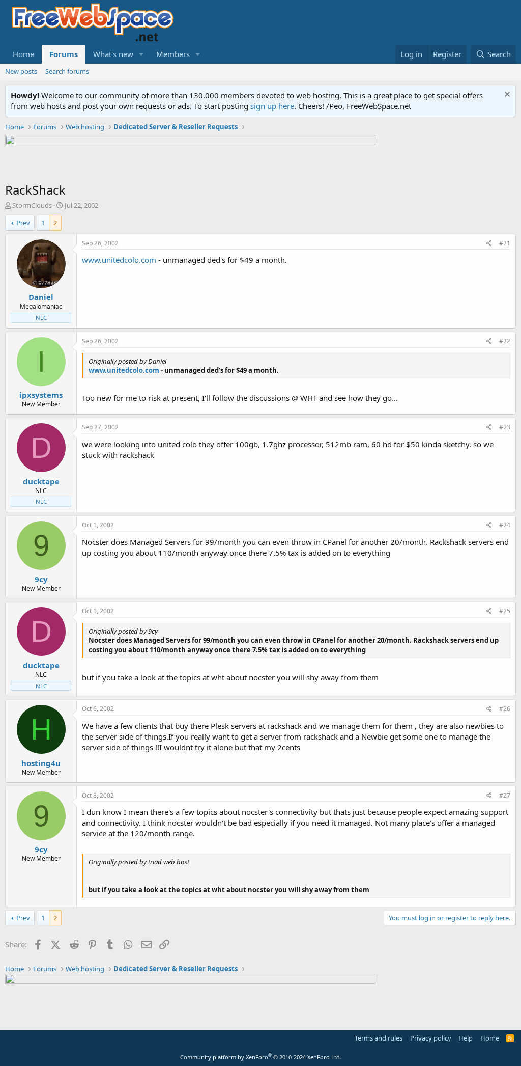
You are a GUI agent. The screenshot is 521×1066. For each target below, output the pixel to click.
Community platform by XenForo (260, 1057)
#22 (504, 341)
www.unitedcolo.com (119, 260)
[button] (141, 54)
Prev (23, 222)
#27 (504, 795)
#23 (504, 427)
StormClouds (32, 205)
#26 (504, 708)
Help (465, 1038)
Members (173, 54)
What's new (113, 54)
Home (23, 54)
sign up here (272, 106)
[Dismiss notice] (506, 95)
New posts (21, 71)
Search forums (67, 71)
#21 (504, 243)
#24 (504, 525)
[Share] (489, 244)
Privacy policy (430, 1038)
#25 (504, 611)
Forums (63, 54)
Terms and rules (378, 1038)
